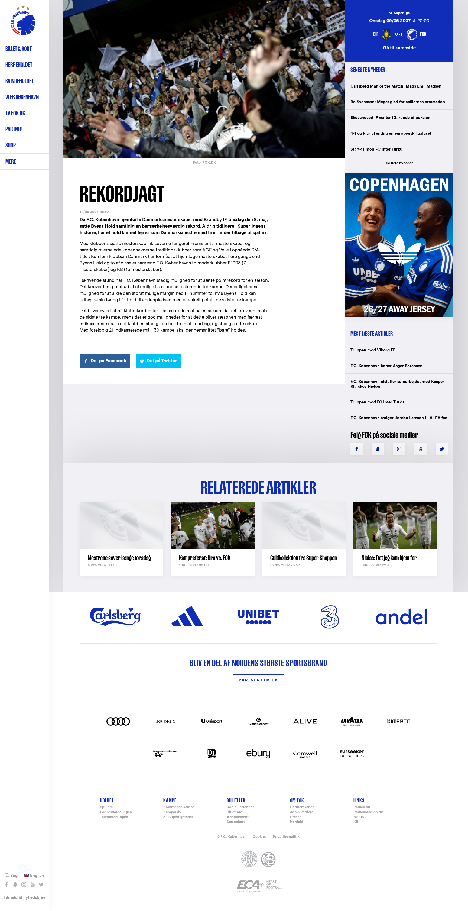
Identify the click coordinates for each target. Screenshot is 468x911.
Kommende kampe (178, 807)
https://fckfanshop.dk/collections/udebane (395, 175)
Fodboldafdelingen (116, 812)
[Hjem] (23, 23)
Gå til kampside (399, 47)
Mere (10, 161)
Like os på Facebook (6, 884)
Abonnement (238, 817)
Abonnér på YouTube (32, 884)
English (37, 875)
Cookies (259, 837)
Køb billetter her (240, 807)
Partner (14, 129)
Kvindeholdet (19, 81)
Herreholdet (18, 64)
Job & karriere (301, 812)
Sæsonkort (236, 822)
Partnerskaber (302, 807)
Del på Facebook (108, 360)
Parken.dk (361, 807)
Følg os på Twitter (41, 884)
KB (355, 822)
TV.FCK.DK (15, 113)
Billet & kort (18, 48)
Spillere (106, 807)
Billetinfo (234, 812)
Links (359, 800)
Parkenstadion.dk (368, 812)
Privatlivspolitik (286, 837)
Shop (10, 145)
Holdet (107, 800)
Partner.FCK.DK (258, 680)
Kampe (170, 800)
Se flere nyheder (399, 163)
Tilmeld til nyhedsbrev (24, 897)
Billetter (236, 800)
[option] (204, 79)
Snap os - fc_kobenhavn (15, 884)
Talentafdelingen (114, 817)
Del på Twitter (162, 360)
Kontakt (296, 822)
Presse (295, 817)
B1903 (358, 817)
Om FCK (297, 800)
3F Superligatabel (178, 817)
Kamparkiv (172, 812)
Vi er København (22, 97)
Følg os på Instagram (23, 884)
